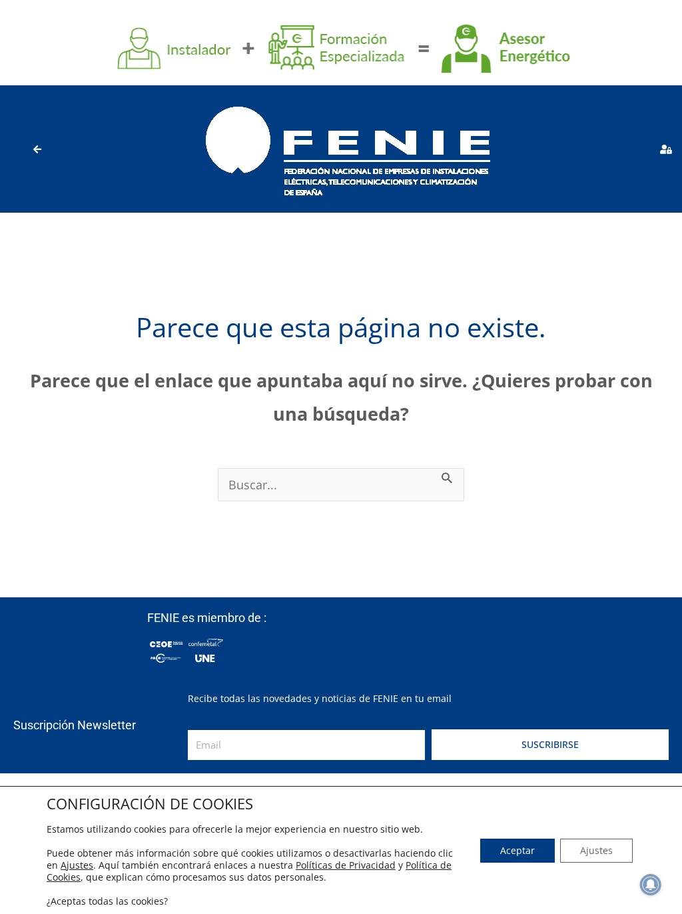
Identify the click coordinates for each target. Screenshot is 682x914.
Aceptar (517, 850)
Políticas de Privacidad (346, 865)
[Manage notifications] (650, 884)
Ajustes (77, 865)
